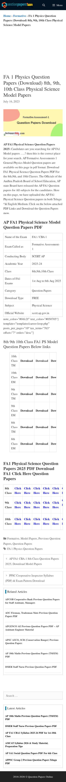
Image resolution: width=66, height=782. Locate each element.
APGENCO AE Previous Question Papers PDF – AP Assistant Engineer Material (32, 627)
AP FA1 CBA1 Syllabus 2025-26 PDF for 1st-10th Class (30, 734)
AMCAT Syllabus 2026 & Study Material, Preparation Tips (26, 744)
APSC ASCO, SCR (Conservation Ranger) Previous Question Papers (31, 641)
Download (26, 361)
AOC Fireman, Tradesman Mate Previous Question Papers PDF (31, 614)
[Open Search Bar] (44, 5)
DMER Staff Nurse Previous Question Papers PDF (31, 667)
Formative (19, 16)
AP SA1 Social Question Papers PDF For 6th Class (31, 753)
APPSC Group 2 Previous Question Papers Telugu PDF (31, 761)
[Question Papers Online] (18, 5)
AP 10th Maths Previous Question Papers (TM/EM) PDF (31, 655)
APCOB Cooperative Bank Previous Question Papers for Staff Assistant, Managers (32, 601)
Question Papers (22, 544)
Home (7, 16)
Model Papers (29, 538)
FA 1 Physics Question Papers (25, 549)
